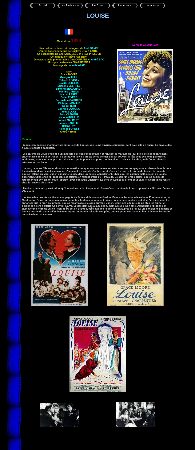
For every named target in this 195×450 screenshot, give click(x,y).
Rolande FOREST (69, 128)
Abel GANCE (91, 48)
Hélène (69, 126)
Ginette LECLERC (69, 83)
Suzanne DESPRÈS (69, 85)
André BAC (97, 59)
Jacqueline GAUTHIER (69, 100)
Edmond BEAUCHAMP (69, 88)
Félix (69, 114)
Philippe (69, 103)
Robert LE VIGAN (69, 80)
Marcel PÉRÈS (69, 94)
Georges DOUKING (69, 108)
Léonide (76, 65)
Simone (69, 123)
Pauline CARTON (69, 91)
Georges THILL (69, 77)
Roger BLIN (69, 105)
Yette (69, 111)
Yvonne (69, 117)
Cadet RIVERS (69, 97)
